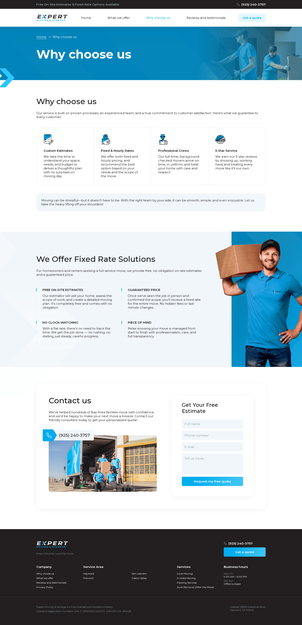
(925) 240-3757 (253, 4)
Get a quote (252, 18)
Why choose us (45, 573)
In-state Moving (186, 578)
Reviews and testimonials (51, 582)
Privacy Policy (44, 587)
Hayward (88, 573)
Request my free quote (212, 481)
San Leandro (139, 573)
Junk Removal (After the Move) (195, 587)
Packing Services (187, 582)
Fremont (88, 578)
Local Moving (185, 573)
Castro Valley (139, 578)
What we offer (44, 578)
